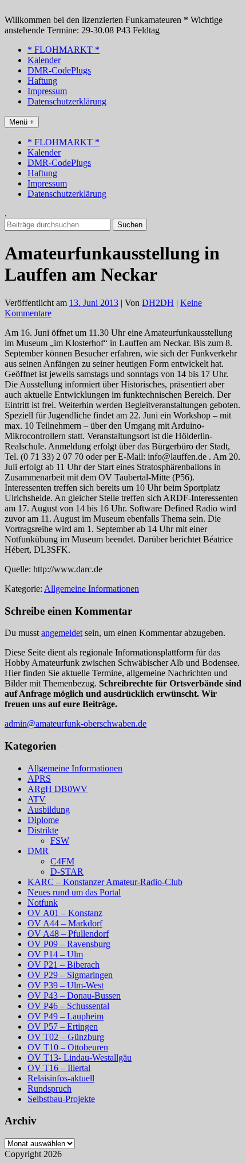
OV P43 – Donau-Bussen (74, 995)
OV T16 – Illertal (58, 1068)
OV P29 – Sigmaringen (70, 975)
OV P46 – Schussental (68, 1006)
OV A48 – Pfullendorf (68, 933)
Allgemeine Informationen (91, 588)
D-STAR (67, 871)
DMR (38, 851)
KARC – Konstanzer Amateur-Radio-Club (104, 882)
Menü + (21, 122)
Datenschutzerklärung (66, 101)
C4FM (62, 861)
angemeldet (61, 633)
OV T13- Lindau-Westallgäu (79, 1057)
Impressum (47, 91)
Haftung (42, 81)
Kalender (44, 60)
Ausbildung (48, 809)
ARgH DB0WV (57, 789)
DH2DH (158, 303)
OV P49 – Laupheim (65, 1016)
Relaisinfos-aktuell (60, 1078)
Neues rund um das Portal (74, 892)
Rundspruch (49, 1088)
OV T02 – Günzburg (65, 1037)
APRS (39, 778)
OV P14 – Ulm (55, 954)
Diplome (43, 820)
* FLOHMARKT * (63, 50)
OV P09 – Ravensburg (68, 944)
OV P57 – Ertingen (62, 1026)
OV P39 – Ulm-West (65, 985)
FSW (59, 840)
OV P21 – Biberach (63, 964)
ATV (36, 799)
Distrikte (42, 830)
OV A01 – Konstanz (64, 913)
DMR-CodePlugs (59, 70)
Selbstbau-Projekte (61, 1099)
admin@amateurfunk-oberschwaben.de (75, 723)
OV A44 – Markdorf (64, 923)
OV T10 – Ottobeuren (67, 1047)
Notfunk (42, 902)
